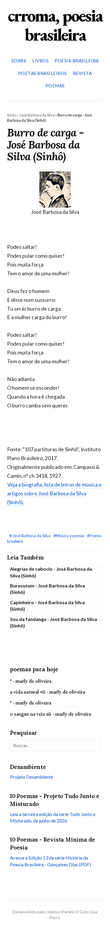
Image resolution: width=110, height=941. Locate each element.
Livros (40, 60)
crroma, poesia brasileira (55, 25)
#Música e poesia (69, 535)
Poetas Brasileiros (42, 73)
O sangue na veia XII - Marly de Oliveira (50, 713)
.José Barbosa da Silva (37, 115)
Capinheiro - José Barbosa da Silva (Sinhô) (47, 605)
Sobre (19, 60)
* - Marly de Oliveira (30, 680)
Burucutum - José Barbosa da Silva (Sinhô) (47, 589)
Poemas (55, 85)
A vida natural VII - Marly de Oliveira (47, 691)
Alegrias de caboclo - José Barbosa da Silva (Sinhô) (51, 572)
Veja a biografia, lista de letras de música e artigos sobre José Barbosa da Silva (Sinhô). (54, 493)
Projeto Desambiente (31, 777)
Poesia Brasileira (77, 60)
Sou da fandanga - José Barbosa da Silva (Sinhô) (53, 622)
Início (11, 115)
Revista (82, 73)
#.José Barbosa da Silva (30, 535)
